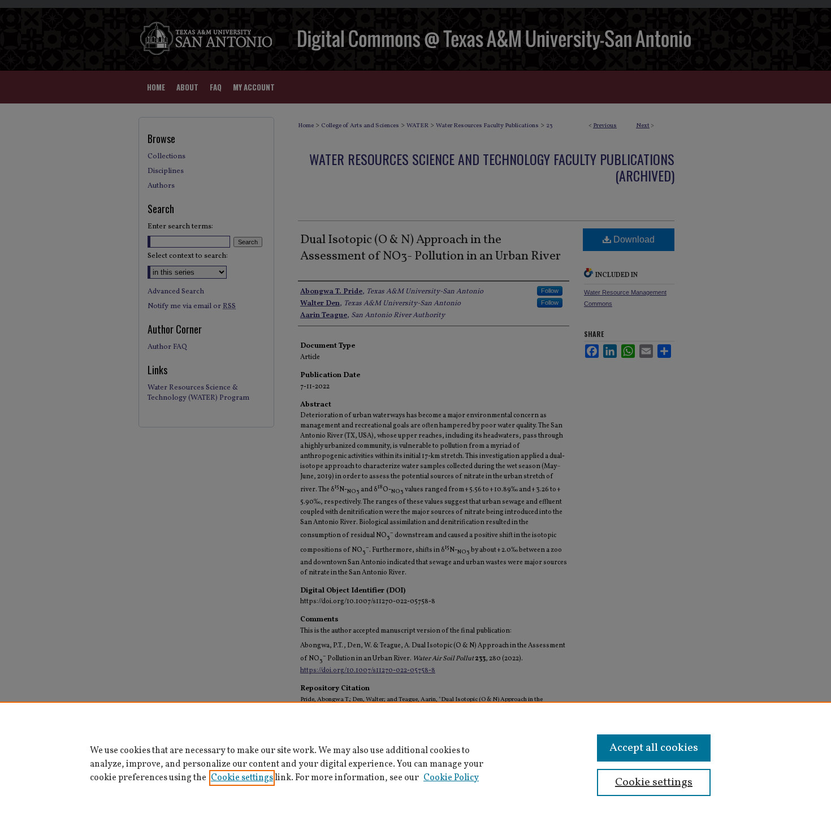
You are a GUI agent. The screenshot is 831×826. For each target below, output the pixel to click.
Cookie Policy (451, 778)
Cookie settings (242, 778)
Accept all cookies (653, 748)
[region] (415, 764)
